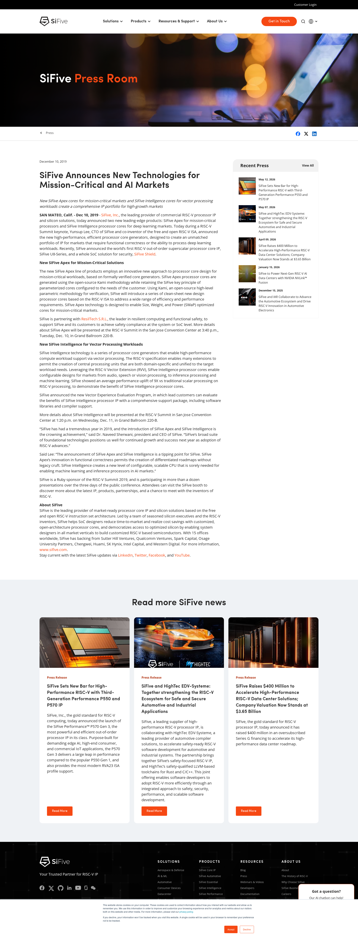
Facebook (157, 555)
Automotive (165, 882)
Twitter (141, 555)
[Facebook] (42, 888)
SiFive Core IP (207, 870)
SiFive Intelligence (210, 888)
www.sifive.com (53, 549)
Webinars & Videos (252, 882)
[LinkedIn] (69, 888)
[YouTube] (78, 888)
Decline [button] (247, 929)
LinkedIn (125, 555)
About (285, 870)
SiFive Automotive (210, 876)
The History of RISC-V (295, 876)
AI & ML (162, 876)
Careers (286, 894)
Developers (247, 888)
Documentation (250, 894)
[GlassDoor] (85, 888)
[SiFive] (53, 21)
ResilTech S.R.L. (94, 318)
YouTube (182, 555)
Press (50, 133)
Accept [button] (230, 929)
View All (308, 165)
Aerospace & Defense (171, 870)
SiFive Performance (211, 894)
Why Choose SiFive (293, 882)
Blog (243, 870)
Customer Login (305, 5)
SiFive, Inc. (110, 214)
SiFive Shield (144, 254)
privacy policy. (186, 911)
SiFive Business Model (295, 888)
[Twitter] (51, 888)
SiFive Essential (208, 882)
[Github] (61, 888)
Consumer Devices (169, 888)
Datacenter (164, 894)
